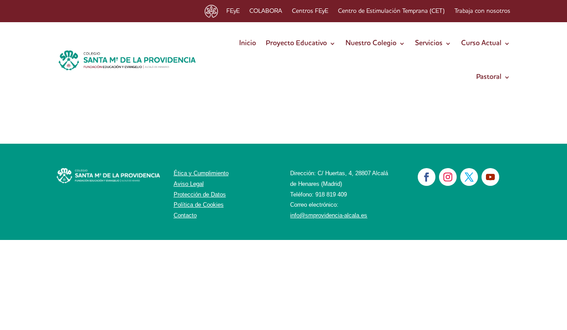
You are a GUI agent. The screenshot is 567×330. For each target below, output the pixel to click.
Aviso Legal (189, 184)
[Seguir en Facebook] (426, 177)
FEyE (233, 11)
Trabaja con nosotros (482, 11)
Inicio (247, 43)
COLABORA (265, 11)
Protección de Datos (200, 194)
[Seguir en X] (469, 177)
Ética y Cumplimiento (201, 173)
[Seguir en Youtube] (490, 177)
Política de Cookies (199, 204)
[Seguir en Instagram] (448, 177)
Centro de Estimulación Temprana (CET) (391, 11)
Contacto (185, 215)
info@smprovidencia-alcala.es (328, 215)
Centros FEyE (310, 11)
